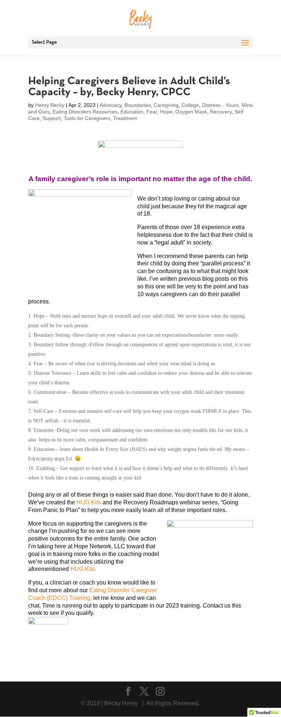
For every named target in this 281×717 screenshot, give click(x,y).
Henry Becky (49, 105)
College (190, 105)
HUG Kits (88, 502)
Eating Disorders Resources (85, 112)
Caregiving (166, 105)
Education (131, 112)
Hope (166, 112)
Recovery (221, 112)
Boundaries (137, 105)
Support (51, 118)
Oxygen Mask (191, 112)
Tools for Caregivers (87, 118)
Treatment (125, 118)
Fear (151, 112)
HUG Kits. (83, 569)
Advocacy (110, 105)
